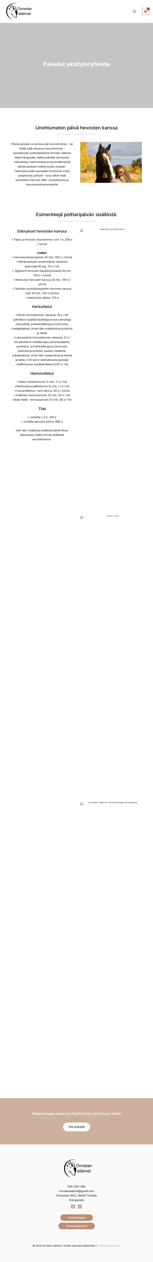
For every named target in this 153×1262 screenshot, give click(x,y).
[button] (76, 1127)
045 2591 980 (76, 1186)
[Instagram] (80, 1206)
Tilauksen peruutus (109, 1245)
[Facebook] (73, 1206)
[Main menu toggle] (134, 11)
